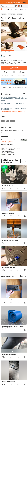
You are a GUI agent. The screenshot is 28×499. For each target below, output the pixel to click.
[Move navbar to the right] (26, 10)
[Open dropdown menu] (26, 18)
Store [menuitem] (12, 9)
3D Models (4, 14)
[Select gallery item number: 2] (14, 264)
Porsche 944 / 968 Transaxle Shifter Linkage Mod (12, 327)
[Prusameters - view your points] (19, 6)
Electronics (20, 14)
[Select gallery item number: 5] (16, 324)
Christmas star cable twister (10, 240)
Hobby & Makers (12, 14)
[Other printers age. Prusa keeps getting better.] (14, 81)
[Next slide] (26, 46)
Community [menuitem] (23, 9)
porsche (12, 120)
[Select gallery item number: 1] (13, 264)
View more (23, 161)
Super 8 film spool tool (8, 267)
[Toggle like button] (3, 188)
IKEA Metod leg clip (8, 186)
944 (7, 120)
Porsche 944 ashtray (8, 213)
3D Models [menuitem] (6, 9)
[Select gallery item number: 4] (15, 324)
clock (3, 120)
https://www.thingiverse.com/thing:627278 (13, 111)
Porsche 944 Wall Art (8, 381)
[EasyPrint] (16, 6)
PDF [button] (25, 93)
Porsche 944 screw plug (9, 354)
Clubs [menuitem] (16, 9)
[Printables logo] (1, 9)
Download (15, 67)
